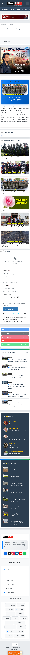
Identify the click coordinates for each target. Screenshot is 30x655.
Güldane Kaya (13, 422)
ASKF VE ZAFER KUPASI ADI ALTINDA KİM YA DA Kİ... (17, 438)
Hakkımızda (9, 577)
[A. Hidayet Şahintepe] (5, 452)
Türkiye (22, 627)
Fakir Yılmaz (13, 436)
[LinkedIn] (17, 553)
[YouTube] (20, 553)
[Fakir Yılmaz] (5, 436)
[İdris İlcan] (5, 445)
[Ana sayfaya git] (15, 536)
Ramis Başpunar (14, 428)
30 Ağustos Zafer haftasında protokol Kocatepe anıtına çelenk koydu (14, 157)
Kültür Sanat (11, 627)
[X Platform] (9, 553)
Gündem (24, 9)
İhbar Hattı (23, 344)
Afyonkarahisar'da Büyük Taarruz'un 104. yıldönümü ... (16, 377)
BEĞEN (25, 330)
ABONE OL (24, 341)
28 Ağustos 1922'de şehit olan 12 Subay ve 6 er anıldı (14, 175)
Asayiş (18, 9)
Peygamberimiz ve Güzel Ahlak (9, 210)
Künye (7, 569)
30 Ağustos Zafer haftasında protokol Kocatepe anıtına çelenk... (17, 360)
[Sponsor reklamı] (15, 17)
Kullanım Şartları (10, 592)
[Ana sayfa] (15, 4)
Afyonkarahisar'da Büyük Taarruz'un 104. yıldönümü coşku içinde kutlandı (14, 192)
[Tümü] (27, 353)
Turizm (10, 622)
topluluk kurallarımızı (17, 313)
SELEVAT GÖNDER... (15, 454)
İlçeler (24, 618)
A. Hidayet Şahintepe (16, 452)
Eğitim (21, 613)
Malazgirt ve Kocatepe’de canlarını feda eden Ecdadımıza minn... (16, 386)
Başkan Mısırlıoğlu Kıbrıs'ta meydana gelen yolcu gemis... (17, 395)
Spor (16, 618)
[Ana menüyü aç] (2, 3)
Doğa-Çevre (20, 635)
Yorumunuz (6, 270)
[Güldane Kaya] (5, 423)
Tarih (10, 631)
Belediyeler (21, 622)
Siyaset (10, 392)
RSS (16, 644)
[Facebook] (5, 553)
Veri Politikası (9, 588)
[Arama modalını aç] (27, 3)
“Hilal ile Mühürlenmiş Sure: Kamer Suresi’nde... (17, 446)
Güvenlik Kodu (7, 294)
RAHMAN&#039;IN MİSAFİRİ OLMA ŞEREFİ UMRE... (17, 431)
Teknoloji (20, 631)
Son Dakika (5, 9)
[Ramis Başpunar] (5, 429)
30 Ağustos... (12, 424)
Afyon (12, 9)
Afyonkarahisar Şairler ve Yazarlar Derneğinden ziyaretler (13, 227)
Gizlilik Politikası (10, 584)
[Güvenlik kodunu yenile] (18, 297)
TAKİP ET (24, 333)
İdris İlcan (12, 444)
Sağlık (10, 382)
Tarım (10, 635)
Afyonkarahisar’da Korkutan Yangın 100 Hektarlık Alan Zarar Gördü (15, 245)
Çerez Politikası (10, 580)
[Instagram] (13, 553)
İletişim (7, 573)
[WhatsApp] (24, 553)
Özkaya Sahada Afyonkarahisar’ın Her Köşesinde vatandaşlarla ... (17, 405)
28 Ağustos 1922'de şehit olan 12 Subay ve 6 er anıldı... (17, 368)
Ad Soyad (6, 285)
